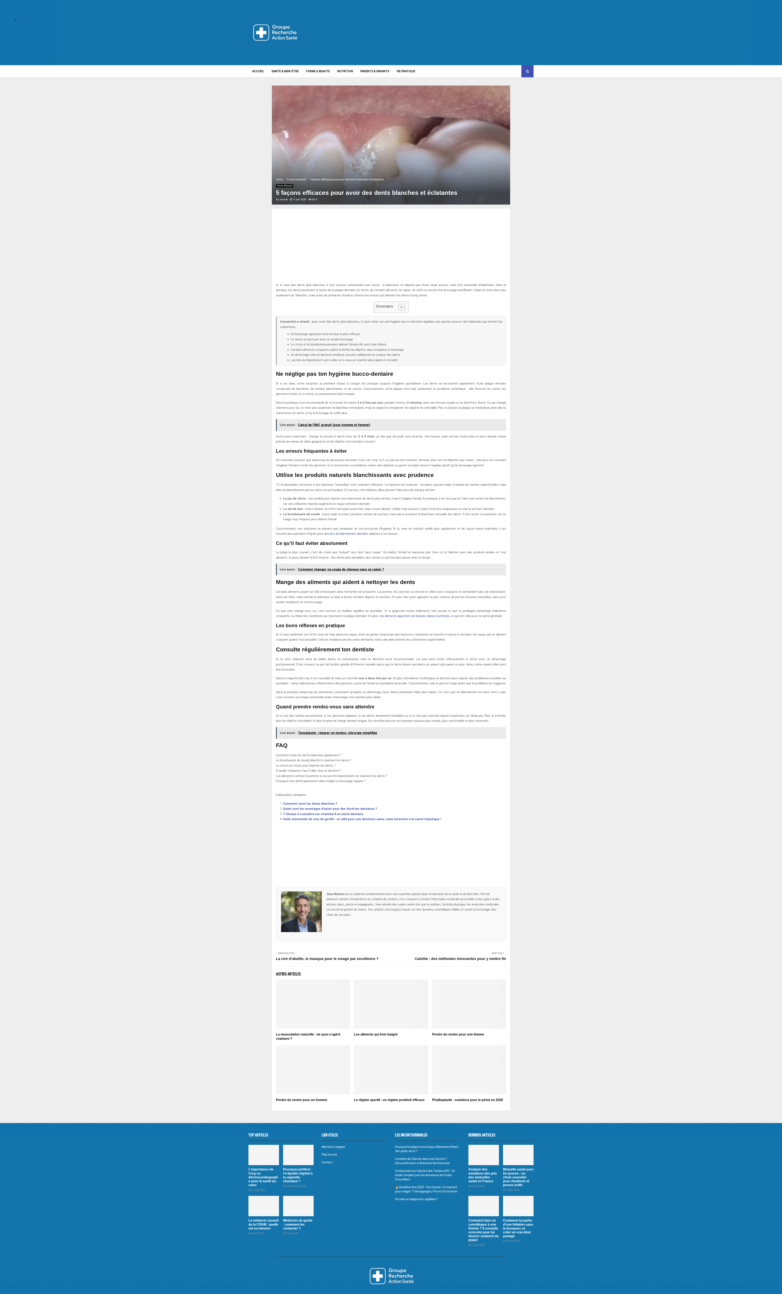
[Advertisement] (459, 32)
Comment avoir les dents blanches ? (310, 803)
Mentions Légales (333, 1146)
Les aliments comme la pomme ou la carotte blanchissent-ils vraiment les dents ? (331, 776)
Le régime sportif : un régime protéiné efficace (389, 1100)
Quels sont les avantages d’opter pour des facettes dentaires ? (330, 809)
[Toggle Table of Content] (399, 307)
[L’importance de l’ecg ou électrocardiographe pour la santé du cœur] (263, 1155)
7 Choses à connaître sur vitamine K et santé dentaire (323, 814)
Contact (327, 1162)
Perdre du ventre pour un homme (301, 1100)
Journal (283, 199)
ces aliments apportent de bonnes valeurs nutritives (414, 616)
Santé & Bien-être (285, 71)
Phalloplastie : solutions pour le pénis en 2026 (467, 1100)
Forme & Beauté (318, 71)
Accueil (258, 71)
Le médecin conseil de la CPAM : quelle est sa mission (263, 1224)
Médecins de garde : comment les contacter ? (297, 1224)
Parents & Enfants (374, 71)
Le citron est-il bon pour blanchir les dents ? (305, 765)
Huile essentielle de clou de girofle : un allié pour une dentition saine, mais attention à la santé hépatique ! (362, 819)
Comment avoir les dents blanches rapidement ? (309, 755)
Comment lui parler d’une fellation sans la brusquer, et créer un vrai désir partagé (518, 1228)
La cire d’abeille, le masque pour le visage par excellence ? (327, 959)
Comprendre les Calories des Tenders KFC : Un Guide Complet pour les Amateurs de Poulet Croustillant (425, 1175)
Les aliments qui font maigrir (376, 1034)
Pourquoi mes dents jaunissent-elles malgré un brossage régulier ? (321, 781)
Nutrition (345, 71)
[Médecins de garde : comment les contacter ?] (298, 1206)
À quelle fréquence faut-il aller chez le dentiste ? (309, 770)
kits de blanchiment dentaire (349, 534)
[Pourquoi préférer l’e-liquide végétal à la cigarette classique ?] (298, 1155)
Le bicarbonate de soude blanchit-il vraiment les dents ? (313, 760)
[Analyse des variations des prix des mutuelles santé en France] (483, 1155)
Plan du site (329, 1154)
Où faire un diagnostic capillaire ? (416, 1199)
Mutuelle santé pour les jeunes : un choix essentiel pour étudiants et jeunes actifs (518, 1177)
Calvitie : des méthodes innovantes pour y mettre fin (460, 959)
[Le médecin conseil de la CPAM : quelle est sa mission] (263, 1206)
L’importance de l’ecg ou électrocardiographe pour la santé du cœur (263, 1177)
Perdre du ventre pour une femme (458, 1034)
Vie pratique (405, 71)
